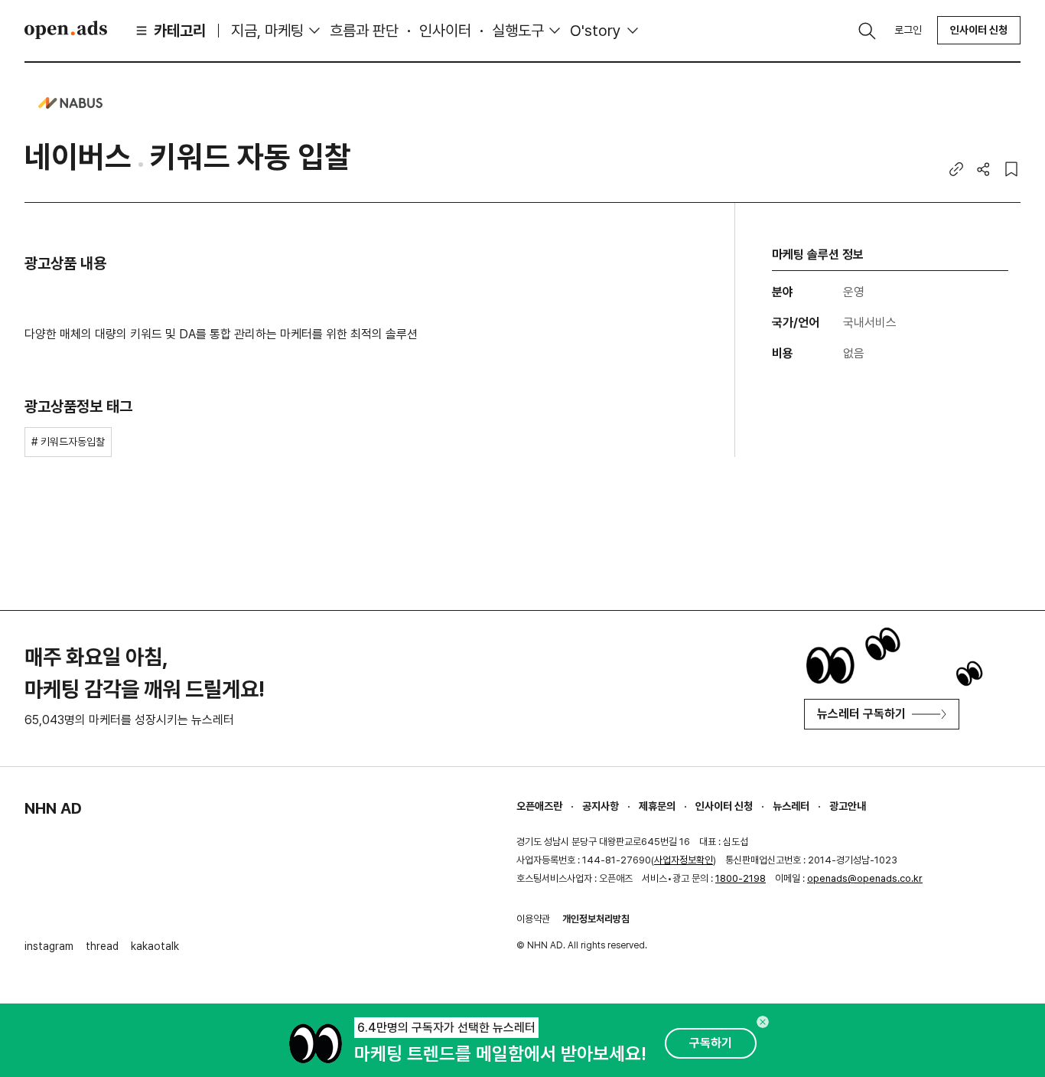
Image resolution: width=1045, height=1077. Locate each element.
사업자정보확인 (683, 860)
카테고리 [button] (180, 30)
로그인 (908, 30)
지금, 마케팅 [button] (267, 30)
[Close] (763, 1022)
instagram (48, 946)
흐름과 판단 (364, 30)
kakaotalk (155, 946)
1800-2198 (740, 878)
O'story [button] (595, 30)
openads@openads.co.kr (865, 878)
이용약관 (533, 919)
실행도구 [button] (518, 30)
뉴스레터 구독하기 (861, 714)
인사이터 (445, 30)
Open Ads (65, 30)
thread (102, 946)
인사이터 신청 (979, 30)
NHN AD (53, 808)
